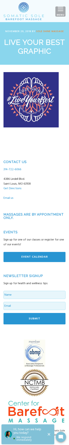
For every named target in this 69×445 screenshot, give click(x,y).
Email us (8, 198)
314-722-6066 (12, 169)
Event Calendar (34, 256)
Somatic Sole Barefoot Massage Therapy (23, 11)
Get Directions (12, 188)
